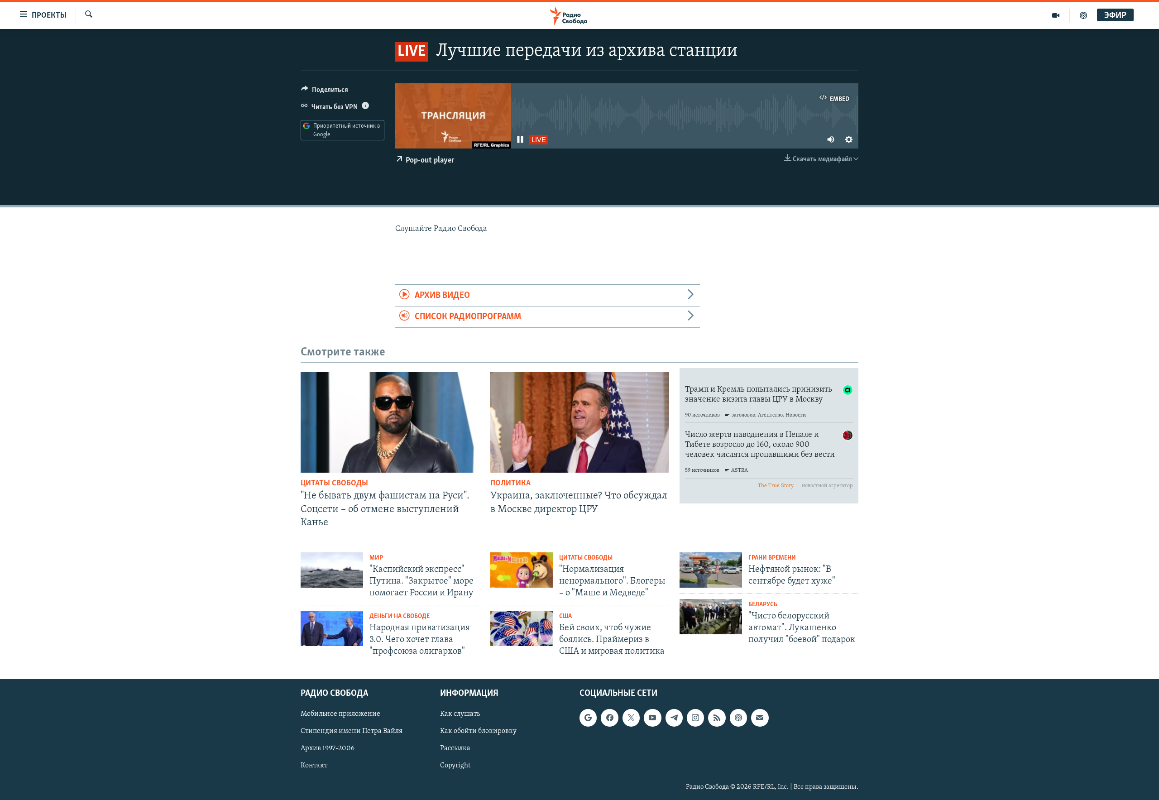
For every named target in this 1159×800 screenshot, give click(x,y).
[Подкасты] (738, 717)
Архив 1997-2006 (327, 748)
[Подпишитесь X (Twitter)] (631, 717)
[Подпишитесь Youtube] (652, 717)
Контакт (314, 765)
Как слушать (460, 714)
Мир (376, 558)
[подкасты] (1083, 15)
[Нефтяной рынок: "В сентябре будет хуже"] (711, 570)
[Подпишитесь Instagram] (695, 717)
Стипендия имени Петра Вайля (351, 731)
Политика (510, 483)
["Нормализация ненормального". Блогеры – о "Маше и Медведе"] (521, 570)
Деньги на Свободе (399, 616)
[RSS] (716, 717)
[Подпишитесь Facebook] (609, 717)
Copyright (455, 765)
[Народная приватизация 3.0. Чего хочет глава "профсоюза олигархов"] (332, 628)
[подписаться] (759, 717)
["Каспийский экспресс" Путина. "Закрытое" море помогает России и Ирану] (332, 570)
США (565, 616)
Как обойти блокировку (478, 731)
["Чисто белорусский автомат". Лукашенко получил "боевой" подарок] (711, 616)
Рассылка (455, 748)
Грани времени (772, 558)
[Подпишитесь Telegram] (674, 717)
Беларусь (762, 604)
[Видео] (1056, 15)
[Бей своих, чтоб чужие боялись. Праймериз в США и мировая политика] (521, 628)
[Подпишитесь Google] (588, 717)
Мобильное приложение (340, 714)
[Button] (324, 92)
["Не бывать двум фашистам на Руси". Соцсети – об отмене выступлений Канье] (390, 422)
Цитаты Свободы (334, 483)
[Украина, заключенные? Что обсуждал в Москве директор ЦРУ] (579, 422)
